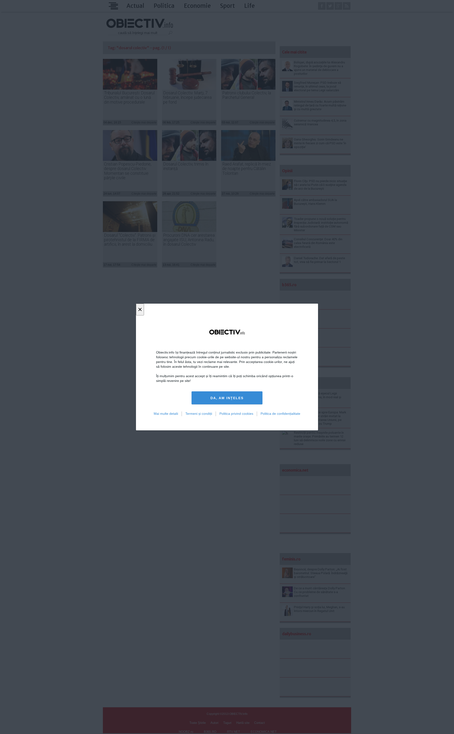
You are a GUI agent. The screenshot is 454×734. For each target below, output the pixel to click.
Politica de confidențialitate (280, 413)
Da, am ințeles (227, 398)
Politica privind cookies (236, 413)
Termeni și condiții (198, 413)
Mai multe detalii (166, 413)
